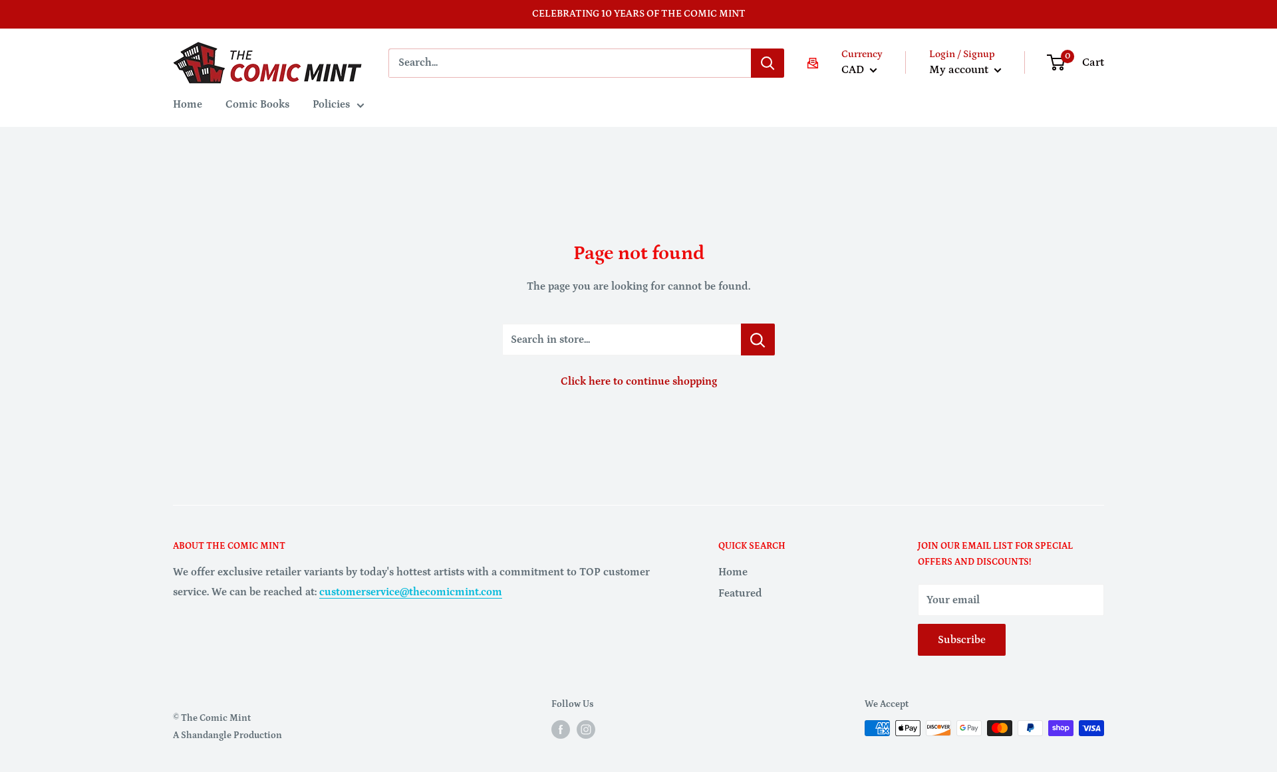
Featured (740, 593)
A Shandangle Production (227, 735)
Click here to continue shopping (639, 381)
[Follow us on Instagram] (586, 729)
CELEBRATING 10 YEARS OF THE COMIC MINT (639, 13)
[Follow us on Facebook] (560, 729)
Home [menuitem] (187, 104)
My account (960, 69)
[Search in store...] (758, 339)
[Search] (767, 63)
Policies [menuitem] (331, 104)
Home (733, 572)
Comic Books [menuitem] (257, 104)
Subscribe (962, 640)
